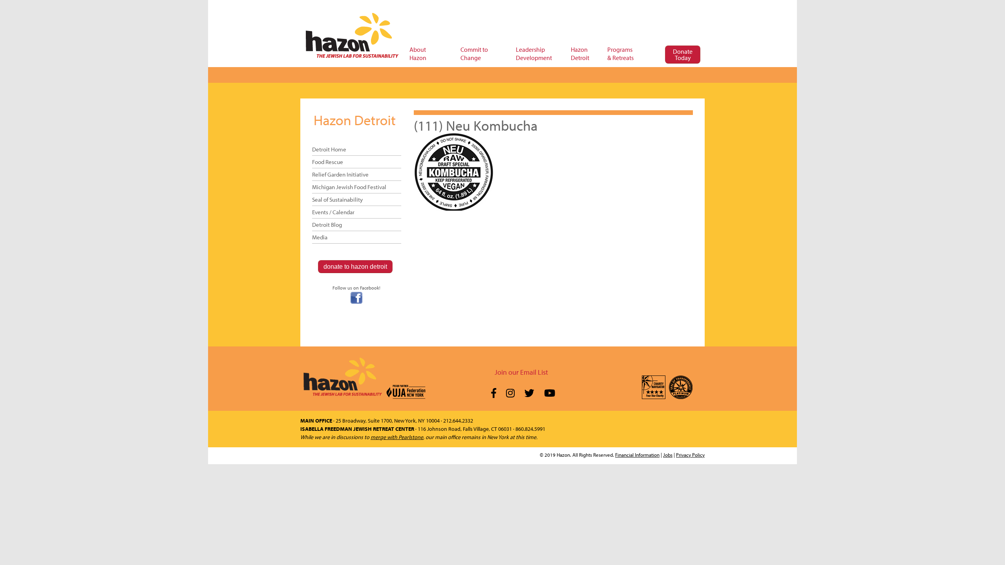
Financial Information (637, 455)
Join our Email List (521, 372)
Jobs (667, 455)
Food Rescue (327, 162)
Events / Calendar (333, 212)
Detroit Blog (327, 224)
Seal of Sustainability (337, 199)
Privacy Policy (690, 455)
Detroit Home (329, 149)
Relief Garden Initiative (340, 174)
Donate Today (683, 54)
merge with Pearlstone (397, 437)
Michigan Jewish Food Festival (349, 187)
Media (319, 237)
